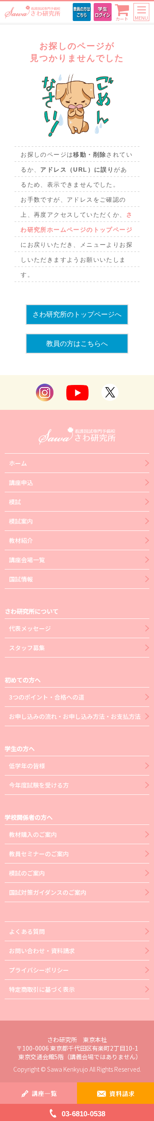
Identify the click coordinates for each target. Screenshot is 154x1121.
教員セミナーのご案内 (39, 853)
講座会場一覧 (27, 559)
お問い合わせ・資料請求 (42, 950)
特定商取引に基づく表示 (42, 989)
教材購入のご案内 (33, 834)
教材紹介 (21, 540)
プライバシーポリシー (39, 970)
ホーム (18, 463)
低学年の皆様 (27, 765)
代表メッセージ (30, 628)
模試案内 (21, 521)
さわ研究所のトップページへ (77, 314)
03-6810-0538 (83, 1114)
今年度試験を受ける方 (39, 785)
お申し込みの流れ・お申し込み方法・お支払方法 (75, 716)
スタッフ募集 (27, 647)
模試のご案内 (27, 873)
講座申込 (21, 482)
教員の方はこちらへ (77, 343)
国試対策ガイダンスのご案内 (47, 892)
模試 (15, 501)
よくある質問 (27, 931)
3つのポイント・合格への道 (46, 697)
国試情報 (21, 579)
